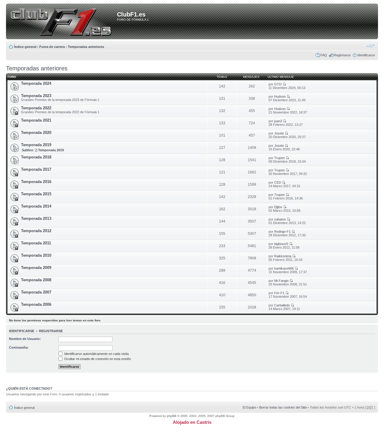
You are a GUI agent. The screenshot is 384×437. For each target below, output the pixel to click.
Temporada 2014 (36, 206)
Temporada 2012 (36, 231)
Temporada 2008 (36, 280)
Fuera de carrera (52, 47)
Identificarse (366, 55)
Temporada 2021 (36, 120)
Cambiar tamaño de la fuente (370, 45)
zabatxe (280, 219)
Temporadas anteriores (86, 47)
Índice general (25, 47)
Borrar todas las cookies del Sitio (283, 407)
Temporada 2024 (36, 83)
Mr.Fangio (281, 280)
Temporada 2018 (36, 157)
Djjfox (278, 207)
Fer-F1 (279, 293)
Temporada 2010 (36, 255)
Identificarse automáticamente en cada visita (96, 354)
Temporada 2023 (36, 95)
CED (277, 182)
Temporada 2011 (36, 243)
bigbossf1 (281, 244)
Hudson (280, 96)
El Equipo (249, 407)
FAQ (323, 55)
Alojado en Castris (192, 422)
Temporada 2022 (36, 108)
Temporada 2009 (36, 267)
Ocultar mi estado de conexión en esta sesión (97, 359)
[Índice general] (62, 22)
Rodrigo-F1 (282, 231)
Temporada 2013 (36, 218)
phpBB (171, 416)
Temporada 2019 (36, 145)
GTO (278, 84)
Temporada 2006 (36, 304)
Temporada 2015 (36, 194)
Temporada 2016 (36, 181)
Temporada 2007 (36, 292)
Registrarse (342, 55)
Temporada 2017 (36, 169)
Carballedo (282, 305)
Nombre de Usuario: (25, 339)
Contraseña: (18, 347)
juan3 (278, 121)
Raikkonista (282, 256)
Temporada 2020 (36, 132)
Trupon (279, 158)
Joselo (279, 133)
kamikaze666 (284, 268)
